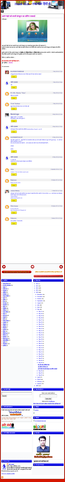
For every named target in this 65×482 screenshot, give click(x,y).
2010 (37, 292)
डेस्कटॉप (5, 305)
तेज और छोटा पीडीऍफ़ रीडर (44, 365)
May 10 (41, 354)
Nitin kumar (14, 206)
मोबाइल (4, 324)
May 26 (41, 322)
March (39, 379)
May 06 (41, 360)
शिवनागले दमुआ (15, 114)
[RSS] (2, 477)
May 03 (41, 373)
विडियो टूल (5, 333)
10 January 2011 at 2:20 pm (56, 180)
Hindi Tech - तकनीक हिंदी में (32, 3)
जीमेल (4, 299)
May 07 (41, 358)
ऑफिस (4, 292)
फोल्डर (4, 317)
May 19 (41, 337)
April (38, 377)
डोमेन (4, 306)
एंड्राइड (4, 290)
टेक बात (4, 303)
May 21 (41, 333)
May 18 (41, 339)
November (40, 296)
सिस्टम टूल (5, 338)
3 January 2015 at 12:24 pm (56, 218)
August (39, 303)
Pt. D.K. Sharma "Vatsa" (18, 93)
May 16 (41, 343)
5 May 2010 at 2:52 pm (57, 92)
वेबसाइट (4, 336)
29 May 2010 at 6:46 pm (57, 157)
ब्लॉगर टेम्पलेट (6, 321)
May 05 (41, 362)
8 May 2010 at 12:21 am (57, 114)
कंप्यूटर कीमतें (6, 296)
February (39, 381)
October (39, 298)
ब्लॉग (4, 319)
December (40, 294)
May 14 (41, 347)
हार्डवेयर (4, 345)
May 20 (41, 335)
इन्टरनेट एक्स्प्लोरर (7, 285)
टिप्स (4, 301)
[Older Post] (61, 266)
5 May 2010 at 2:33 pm (57, 71)
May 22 (41, 330)
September (40, 301)
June (38, 307)
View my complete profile (8, 473)
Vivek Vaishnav (15, 103)
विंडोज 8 (5, 335)
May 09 (41, 356)
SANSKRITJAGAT (17, 137)
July (38, 305)
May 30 (41, 313)
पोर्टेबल (4, 310)
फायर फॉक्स (5, 312)
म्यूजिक (4, 326)
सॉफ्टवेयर (11, 63)
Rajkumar (14, 180)
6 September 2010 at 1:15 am (56, 169)
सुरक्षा (4, 342)
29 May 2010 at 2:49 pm (57, 137)
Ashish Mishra (15, 191)
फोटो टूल (5, 315)
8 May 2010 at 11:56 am (57, 126)
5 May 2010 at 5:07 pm (57, 103)
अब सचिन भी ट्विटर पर (43, 367)
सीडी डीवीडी (5, 340)
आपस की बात (6, 283)
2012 (37, 288)
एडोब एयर (5, 289)
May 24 (41, 326)
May (38, 309)
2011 (37, 290)
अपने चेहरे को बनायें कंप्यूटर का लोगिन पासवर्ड (18, 16)
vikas (12, 169)
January (39, 383)
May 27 (41, 320)
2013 (37, 286)
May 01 (41, 375)
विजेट (4, 331)
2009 (37, 386)
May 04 (41, 371)
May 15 (41, 345)
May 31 (41, 311)
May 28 (41, 318)
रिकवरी (4, 328)
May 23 (41, 328)
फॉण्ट (4, 313)
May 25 (41, 324)
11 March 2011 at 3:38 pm (57, 190)
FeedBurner (52, 401)
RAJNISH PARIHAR (17, 71)
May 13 (41, 350)
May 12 (41, 352)
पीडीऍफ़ (4, 308)
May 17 (41, 341)
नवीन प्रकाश (14, 82)
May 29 (41, 316)
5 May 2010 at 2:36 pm (57, 82)
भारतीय (4, 322)
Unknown (13, 218)
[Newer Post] (4, 266)
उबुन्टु (4, 287)
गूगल (4, 297)
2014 (37, 284)
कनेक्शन (5, 294)
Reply (14, 77)
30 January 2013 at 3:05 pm (56, 206)
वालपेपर (4, 329)
